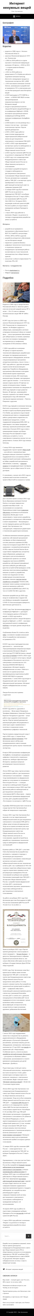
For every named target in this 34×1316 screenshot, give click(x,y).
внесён (26, 1047)
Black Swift (26, 450)
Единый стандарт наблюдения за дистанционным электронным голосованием (17, 1167)
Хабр (4, 635)
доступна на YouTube (9, 655)
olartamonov (15, 272)
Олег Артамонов (23, 1312)
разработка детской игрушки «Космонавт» (17, 1054)
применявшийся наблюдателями (14, 1172)
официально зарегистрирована (13, 738)
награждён (20, 1213)
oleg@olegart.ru (14, 270)
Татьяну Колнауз (22, 954)
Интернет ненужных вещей (12, 1082)
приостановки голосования (12, 1135)
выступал (25, 609)
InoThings (6, 625)
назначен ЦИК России (19, 1102)
